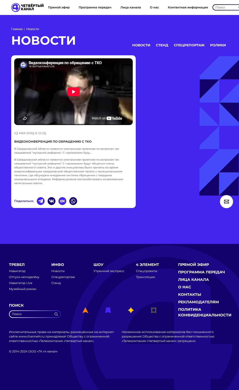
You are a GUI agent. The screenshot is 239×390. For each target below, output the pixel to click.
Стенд (162, 45)
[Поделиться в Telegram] (41, 201)
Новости (32, 29)
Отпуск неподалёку (24, 277)
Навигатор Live (20, 283)
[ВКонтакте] (51, 201)
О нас (154, 7)
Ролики (218, 45)
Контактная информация (188, 7)
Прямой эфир (59, 7)
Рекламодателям (198, 302)
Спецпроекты (146, 271)
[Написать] (226, 201)
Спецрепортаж (189, 45)
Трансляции (145, 277)
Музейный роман (22, 289)
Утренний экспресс (109, 271)
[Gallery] (73, 92)
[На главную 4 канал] (27, 7)
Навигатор (17, 271)
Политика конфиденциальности (204, 312)
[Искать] (56, 314)
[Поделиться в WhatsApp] (73, 201)
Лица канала (130, 7)
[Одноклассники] (62, 201)
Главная (17, 29)
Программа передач (95, 7)
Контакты (189, 294)
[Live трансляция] (17, 372)
